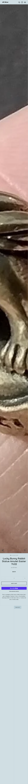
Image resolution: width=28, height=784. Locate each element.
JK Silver (14, 567)
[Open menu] (25, 2)
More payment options (14, 591)
